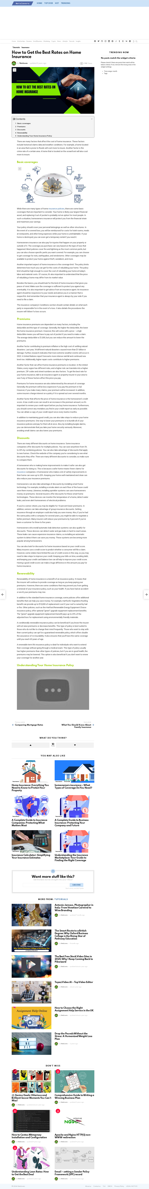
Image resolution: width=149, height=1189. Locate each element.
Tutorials (71, 41)
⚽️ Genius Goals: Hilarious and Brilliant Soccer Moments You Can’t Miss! (31, 1098)
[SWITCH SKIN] (133, 41)
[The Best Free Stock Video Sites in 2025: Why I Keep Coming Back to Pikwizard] (31, 966)
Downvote (75, 745)
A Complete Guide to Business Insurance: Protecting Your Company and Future (71, 823)
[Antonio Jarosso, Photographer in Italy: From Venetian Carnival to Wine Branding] (31, 915)
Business (29, 41)
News (59, 41)
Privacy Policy (119, 1186)
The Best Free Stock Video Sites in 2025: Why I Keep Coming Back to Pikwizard (74, 959)
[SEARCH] (136, 41)
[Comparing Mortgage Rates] (2, 594)
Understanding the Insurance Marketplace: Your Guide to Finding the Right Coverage (71, 858)
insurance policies (56, 208)
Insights (78, 41)
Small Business (37, 41)
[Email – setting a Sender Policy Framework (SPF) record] (74, 1158)
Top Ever (48, 3)
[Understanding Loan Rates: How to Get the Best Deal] (31, 1158)
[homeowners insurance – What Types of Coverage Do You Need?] (74, 771)
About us (88, 1186)
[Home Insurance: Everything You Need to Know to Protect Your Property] (31, 771)
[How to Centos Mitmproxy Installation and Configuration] (31, 1121)
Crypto (53, 41)
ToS (104, 1186)
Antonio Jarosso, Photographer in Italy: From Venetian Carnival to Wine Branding (74, 908)
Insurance (16, 781)
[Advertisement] (74, 23)
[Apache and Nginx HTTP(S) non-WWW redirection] (74, 1121)
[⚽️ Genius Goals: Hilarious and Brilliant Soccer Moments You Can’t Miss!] (31, 1081)
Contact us (97, 1186)
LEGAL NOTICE (131, 1186)
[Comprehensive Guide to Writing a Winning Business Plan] (74, 1081)
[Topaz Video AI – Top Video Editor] (31, 992)
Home (39, 3)
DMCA (110, 1186)
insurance (21, 472)
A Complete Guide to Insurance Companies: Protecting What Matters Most (29, 823)
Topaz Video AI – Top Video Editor (74, 982)
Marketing (46, 41)
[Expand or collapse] (91, 119)
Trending (65, 3)
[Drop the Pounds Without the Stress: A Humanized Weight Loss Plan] (31, 1043)
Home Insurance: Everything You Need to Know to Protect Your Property (30, 788)
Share (14, 70)
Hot (57, 3)
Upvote (31, 745)
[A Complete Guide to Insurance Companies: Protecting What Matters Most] (31, 806)
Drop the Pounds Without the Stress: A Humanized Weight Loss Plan (73, 1036)
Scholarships (21, 41)
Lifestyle (65, 41)
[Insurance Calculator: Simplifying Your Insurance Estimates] (31, 841)
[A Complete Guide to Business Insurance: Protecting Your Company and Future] (74, 806)
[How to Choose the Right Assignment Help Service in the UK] (31, 1018)
